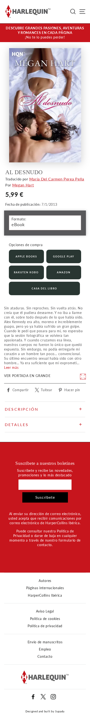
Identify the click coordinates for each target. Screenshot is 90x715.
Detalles (17, 424)
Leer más (11, 368)
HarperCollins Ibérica (45, 595)
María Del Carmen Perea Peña (56, 179)
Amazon (64, 272)
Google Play (63, 256)
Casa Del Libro (44, 288)
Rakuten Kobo (26, 272)
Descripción (21, 409)
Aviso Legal (45, 611)
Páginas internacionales (45, 588)
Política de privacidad (45, 626)
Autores (45, 581)
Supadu (60, 711)
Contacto (44, 656)
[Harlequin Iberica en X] (43, 696)
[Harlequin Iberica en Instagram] (53, 696)
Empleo (45, 649)
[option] (45, 33)
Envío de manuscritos (45, 642)
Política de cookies (45, 619)
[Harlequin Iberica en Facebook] (33, 696)
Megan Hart (23, 185)
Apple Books (26, 256)
